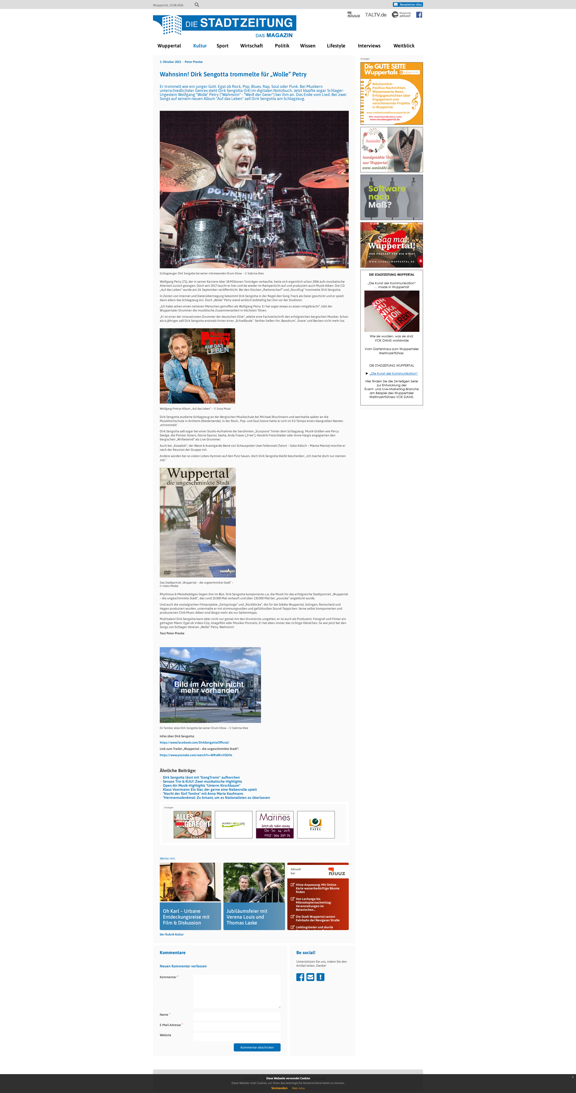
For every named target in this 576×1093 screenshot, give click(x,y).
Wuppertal (169, 46)
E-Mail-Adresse (171, 1025)
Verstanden (279, 1088)
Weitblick (404, 46)
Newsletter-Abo (411, 4)
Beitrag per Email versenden (310, 977)
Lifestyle (336, 46)
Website (165, 1035)
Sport (223, 46)
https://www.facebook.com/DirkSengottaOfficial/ (194, 742)
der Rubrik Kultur (172, 934)
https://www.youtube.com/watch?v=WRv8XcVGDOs (196, 755)
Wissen (307, 46)
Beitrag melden (320, 977)
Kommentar (169, 977)
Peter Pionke (194, 62)
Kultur (200, 46)
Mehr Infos (298, 1088)
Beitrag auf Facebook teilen (300, 977)
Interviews (369, 46)
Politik (282, 46)
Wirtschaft (251, 46)
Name (165, 1014)
